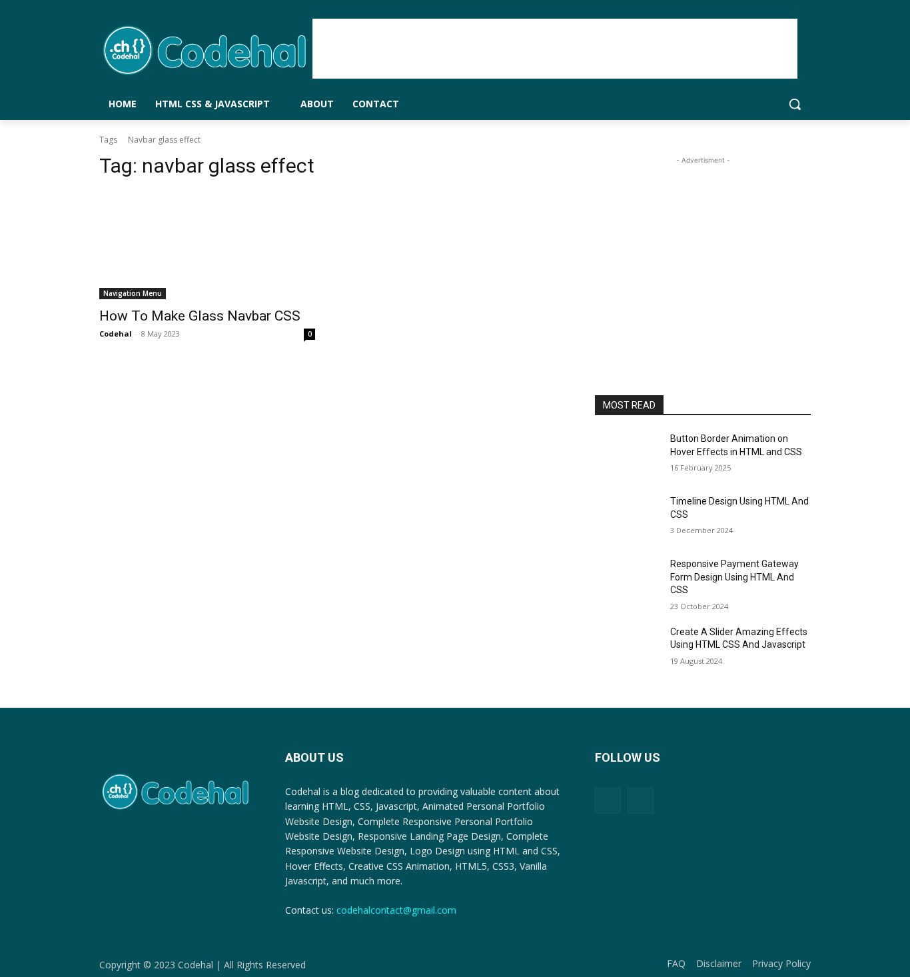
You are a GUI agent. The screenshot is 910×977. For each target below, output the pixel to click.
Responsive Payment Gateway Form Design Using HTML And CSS (734, 576)
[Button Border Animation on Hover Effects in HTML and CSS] (627, 455)
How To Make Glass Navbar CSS (199, 316)
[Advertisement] (554, 49)
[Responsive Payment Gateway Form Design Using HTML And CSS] (627, 580)
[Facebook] (608, 801)
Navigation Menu (132, 293)
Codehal (115, 334)
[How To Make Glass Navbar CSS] (207, 245)
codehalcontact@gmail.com (396, 910)
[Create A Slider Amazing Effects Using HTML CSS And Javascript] (627, 648)
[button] (795, 104)
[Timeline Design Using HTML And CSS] (627, 517)
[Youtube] (641, 801)
